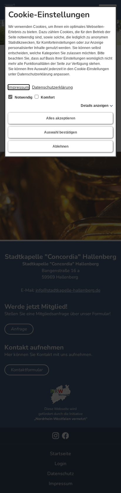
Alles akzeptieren (60, 118)
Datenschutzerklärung (52, 87)
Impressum (18, 87)
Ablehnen (60, 146)
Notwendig (23, 97)
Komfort (47, 97)
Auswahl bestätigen (60, 132)
